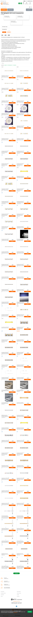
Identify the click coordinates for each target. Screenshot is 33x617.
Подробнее (15, 612)
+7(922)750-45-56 (29, 1)
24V (5, 35)
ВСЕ (9, 35)
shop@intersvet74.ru (16, 601)
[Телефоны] (19, 3)
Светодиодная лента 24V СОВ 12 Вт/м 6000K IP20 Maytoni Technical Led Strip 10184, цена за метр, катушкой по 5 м (20, 177)
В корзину (12, 90)
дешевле (2, 65)
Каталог (16, 573)
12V (2, 35)
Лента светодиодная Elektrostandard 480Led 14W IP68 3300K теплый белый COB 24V (5, 391)
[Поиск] (31, 7)
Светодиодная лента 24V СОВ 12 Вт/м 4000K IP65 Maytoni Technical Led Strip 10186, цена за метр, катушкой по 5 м (20, 429)
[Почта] (21, 3)
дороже (5, 65)
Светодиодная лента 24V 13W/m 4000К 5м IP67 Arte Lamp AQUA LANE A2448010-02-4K (20, 554)
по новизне (14, 65)
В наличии (4, 9)
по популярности (9, 65)
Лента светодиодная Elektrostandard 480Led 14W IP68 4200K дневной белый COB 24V (20, 391)
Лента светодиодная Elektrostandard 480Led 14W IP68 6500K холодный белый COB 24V (5, 403)
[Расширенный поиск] (29, 7)
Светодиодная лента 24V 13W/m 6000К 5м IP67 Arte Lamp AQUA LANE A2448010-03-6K (5, 554)
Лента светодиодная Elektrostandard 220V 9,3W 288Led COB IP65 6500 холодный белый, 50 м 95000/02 (20, 240)
